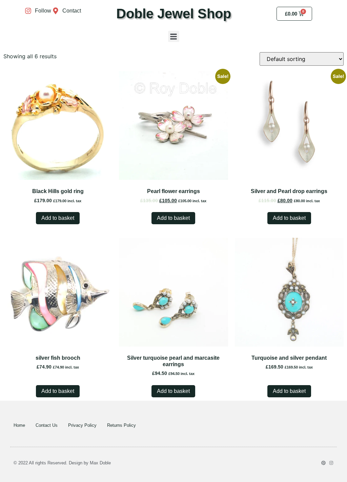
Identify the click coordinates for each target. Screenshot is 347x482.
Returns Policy (121, 425)
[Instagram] (331, 463)
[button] (173, 36)
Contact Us (47, 425)
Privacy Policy (82, 425)
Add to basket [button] (57, 218)
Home (19, 425)
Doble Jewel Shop (173, 13)
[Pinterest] (323, 463)
